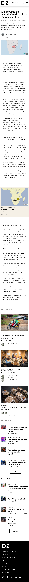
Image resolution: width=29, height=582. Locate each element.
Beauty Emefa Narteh (12, 375)
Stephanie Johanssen (22, 513)
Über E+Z (5, 560)
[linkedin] (16, 577)
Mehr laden (15, 531)
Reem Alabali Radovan (14, 466)
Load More (15, 472)
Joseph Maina (13, 456)
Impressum (5, 572)
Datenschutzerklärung (8, 557)
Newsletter (5, 554)
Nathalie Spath (12, 414)
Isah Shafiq (12, 443)
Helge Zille (12, 492)
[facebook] (7, 577)
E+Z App (4, 563)
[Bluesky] (20, 577)
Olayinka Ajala (13, 525)
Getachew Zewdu (11, 343)
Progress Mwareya (7, 211)
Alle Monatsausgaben (8, 569)
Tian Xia (11, 412)
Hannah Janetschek (12, 379)
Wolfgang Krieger (13, 433)
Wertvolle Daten (6, 340)
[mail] (3, 577)
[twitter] (11, 577)
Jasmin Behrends (13, 513)
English (23, 3)
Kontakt (4, 566)
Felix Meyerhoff (10, 377)
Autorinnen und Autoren (9, 551)
